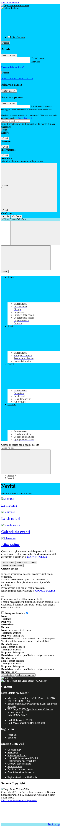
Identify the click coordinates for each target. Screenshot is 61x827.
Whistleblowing (15, 766)
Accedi (6, 43)
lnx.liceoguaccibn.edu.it (13, 613)
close (5, 271)
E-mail (34, 106)
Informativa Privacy (17, 755)
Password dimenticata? (12, 67)
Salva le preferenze (25, 675)
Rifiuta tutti (26, 562)
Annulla (6, 216)
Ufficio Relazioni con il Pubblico (24, 758)
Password (35, 61)
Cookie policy (14, 749)
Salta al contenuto (10, 2)
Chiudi (5, 138)
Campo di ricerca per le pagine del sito (20, 444)
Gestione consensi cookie (20, 769)
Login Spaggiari (25, 118)
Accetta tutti (12, 566)
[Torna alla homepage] (30, 219)
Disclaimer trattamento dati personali (19, 800)
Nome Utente (37, 58)
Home (11, 475)
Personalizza (8, 562)
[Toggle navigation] (26, 257)
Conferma (16, 216)
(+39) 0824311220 (21, 701)
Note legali (13, 752)
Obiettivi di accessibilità (19, 763)
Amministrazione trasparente (22, 772)
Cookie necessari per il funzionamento (20, 599)
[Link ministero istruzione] (15, 5)
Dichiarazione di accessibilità (22, 761)
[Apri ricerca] (35, 233)
